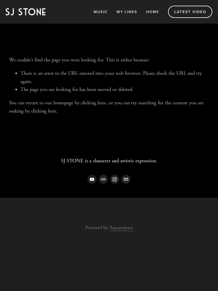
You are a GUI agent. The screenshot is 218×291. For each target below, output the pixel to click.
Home (152, 11)
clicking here (93, 102)
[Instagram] (114, 179)
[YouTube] (92, 179)
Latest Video (190, 11)
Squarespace (121, 227)
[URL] (103, 179)
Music (101, 11)
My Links (127, 11)
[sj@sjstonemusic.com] (126, 179)
